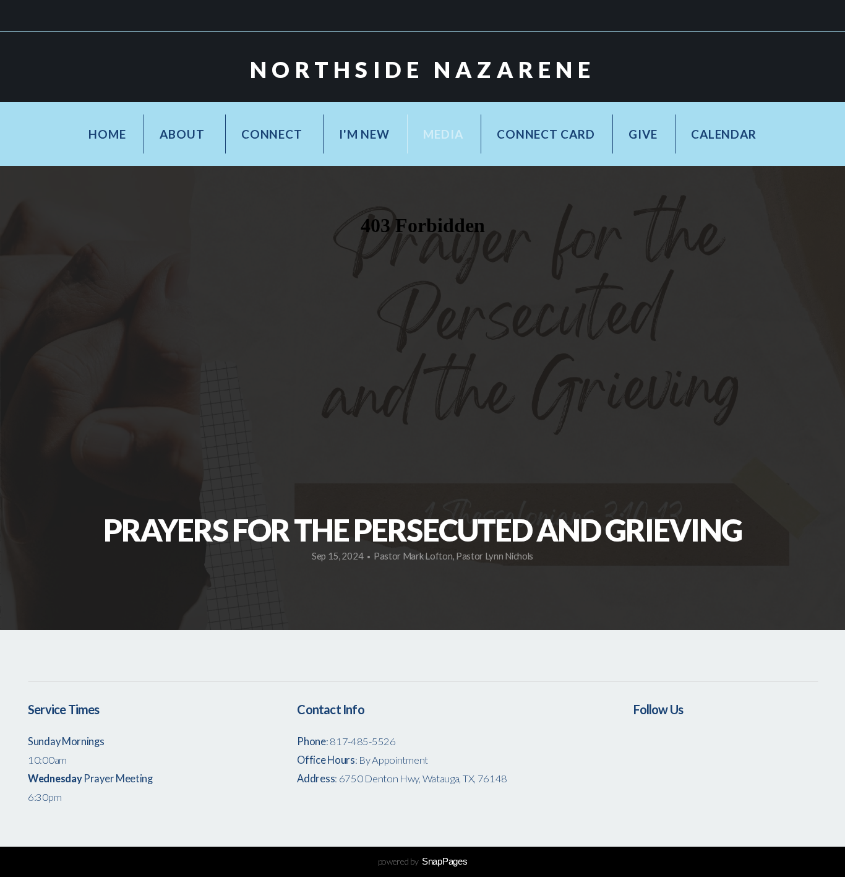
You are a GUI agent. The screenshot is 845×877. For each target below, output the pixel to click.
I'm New (364, 134)
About (183, 134)
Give (642, 134)
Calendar (723, 134)
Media (443, 134)
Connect (273, 134)
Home (107, 134)
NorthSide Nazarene (422, 69)
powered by (423, 861)
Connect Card (545, 134)
